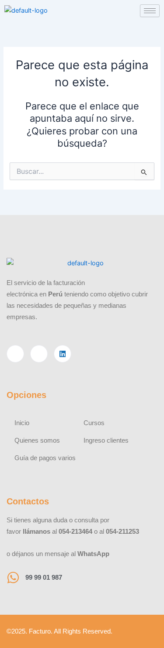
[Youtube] (39, 354)
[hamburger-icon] (150, 10)
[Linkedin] (62, 354)
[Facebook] (15, 354)
